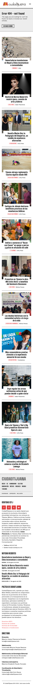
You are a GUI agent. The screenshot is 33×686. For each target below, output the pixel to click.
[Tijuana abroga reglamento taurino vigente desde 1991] (16, 160)
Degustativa (12, 360)
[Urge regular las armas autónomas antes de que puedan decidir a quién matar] (16, 377)
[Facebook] (4, 507)
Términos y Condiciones (10, 628)
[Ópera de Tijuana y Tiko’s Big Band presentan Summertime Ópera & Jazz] (16, 413)
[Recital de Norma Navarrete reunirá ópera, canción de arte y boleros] (16, 85)
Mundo (15, 68)
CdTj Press (21, 143)
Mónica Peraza (20, 287)
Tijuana (13, 250)
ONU (19, 68)
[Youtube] (19, 507)
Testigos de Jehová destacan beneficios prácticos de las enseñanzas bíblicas (16, 208)
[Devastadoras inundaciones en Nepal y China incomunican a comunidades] (16, 48)
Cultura (11, 104)
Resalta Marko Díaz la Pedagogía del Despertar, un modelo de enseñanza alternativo (16, 137)
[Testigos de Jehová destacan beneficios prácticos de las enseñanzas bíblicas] (16, 194)
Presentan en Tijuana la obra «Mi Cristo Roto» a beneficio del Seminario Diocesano (16, 281)
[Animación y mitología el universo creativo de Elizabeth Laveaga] (16, 450)
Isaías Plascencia (20, 104)
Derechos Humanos (12, 323)
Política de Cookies (8, 623)
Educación (13, 143)
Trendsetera (21, 360)
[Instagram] (9, 507)
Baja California (13, 177)
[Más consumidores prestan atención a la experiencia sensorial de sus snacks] (16, 340)
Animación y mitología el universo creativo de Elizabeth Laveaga (16, 464)
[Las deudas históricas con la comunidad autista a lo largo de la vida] (16, 304)
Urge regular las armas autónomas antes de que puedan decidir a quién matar (16, 391)
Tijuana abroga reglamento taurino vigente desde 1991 (16, 173)
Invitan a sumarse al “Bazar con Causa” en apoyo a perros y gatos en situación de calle (16, 245)
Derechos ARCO (7, 621)
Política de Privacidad (9, 625)
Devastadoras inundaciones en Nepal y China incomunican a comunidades (16, 62)
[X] (14, 507)
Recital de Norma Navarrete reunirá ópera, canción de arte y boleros (16, 99)
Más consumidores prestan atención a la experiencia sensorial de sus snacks (16, 354)
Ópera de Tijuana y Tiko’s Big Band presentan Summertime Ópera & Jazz (16, 427)
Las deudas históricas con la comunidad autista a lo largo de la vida (16, 318)
